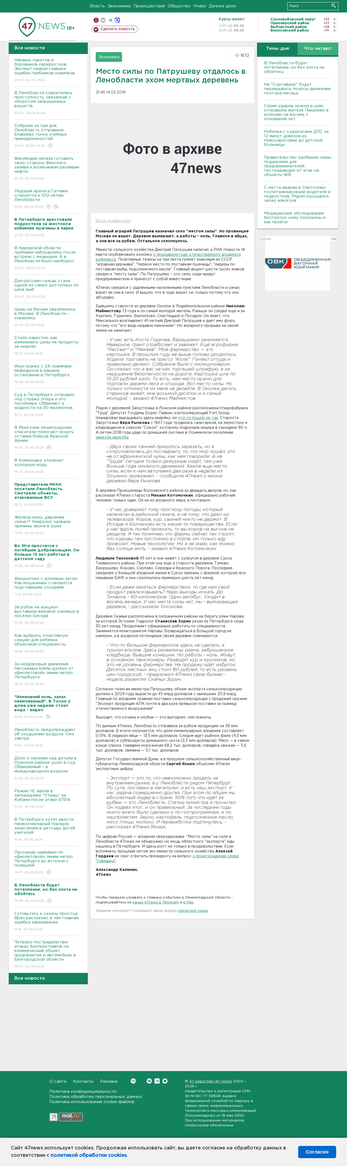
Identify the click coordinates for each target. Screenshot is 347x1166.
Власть (97, 6)
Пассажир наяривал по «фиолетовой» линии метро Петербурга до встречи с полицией (43, 862)
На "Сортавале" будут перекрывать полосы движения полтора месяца (297, 89)
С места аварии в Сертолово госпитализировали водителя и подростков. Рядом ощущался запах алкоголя (297, 194)
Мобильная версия (96, 20)
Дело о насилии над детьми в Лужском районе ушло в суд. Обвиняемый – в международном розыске (45, 768)
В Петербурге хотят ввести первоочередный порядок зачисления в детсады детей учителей (44, 829)
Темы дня (277, 49)
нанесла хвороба (112, 437)
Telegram (157, 1081)
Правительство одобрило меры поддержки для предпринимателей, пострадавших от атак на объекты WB (297, 166)
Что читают (318, 49)
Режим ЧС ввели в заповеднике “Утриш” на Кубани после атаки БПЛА (42, 798)
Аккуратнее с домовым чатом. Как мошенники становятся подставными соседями (46, 586)
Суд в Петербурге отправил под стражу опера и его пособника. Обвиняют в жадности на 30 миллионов (44, 404)
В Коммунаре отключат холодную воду (39, 466)
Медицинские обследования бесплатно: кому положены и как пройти (295, 218)
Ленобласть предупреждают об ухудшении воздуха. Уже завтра (45, 737)
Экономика (119, 6)
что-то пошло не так (198, 418)
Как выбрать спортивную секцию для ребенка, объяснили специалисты (41, 643)
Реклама (109, 1081)
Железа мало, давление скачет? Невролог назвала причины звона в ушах (42, 525)
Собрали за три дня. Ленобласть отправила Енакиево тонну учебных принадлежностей (40, 135)
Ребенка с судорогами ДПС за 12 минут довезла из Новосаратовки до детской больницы (296, 138)
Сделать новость (118, 29)
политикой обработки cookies (89, 1155)
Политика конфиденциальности (82, 1091)
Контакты (83, 1081)
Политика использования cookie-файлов (91, 1102)
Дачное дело (222, 6)
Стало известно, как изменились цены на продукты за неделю (46, 345)
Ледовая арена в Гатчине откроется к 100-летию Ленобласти (41, 198)
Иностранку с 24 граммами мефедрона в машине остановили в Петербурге (43, 374)
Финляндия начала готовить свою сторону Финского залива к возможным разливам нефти (46, 168)
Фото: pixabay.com (113, 221)
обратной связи (193, 910)
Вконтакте (149, 1081)
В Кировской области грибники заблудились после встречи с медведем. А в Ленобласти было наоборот (45, 258)
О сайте (57, 1081)
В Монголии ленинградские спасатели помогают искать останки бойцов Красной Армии (44, 437)
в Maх (188, 902)
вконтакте (103, 20)
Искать (334, 6)
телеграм (110, 20)
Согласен (317, 1152)
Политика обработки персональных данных (95, 1096)
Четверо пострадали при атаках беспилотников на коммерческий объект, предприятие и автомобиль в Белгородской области (45, 954)
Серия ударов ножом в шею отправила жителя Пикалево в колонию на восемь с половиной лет (296, 112)
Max (165, 1081)
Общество (179, 6)
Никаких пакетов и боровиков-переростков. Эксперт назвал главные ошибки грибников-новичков (44, 70)
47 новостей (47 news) (210, 1081)
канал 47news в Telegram (156, 902)
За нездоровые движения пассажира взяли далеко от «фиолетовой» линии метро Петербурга (43, 674)
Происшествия (149, 6)
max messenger (117, 20)
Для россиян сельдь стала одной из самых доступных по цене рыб (46, 288)
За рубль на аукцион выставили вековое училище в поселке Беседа (46, 614)
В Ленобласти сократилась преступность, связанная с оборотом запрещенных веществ (43, 102)
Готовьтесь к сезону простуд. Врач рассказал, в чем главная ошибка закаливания (46, 921)
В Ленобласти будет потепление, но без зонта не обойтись (294, 67)
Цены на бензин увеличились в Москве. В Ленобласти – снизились (45, 317)
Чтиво (199, 6)
